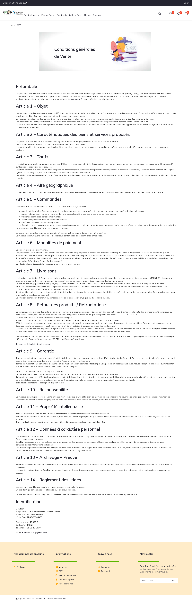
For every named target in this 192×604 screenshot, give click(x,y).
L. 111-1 (26, 289)
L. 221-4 (115, 320)
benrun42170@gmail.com (34, 532)
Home (12, 25)
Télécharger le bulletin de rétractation (33, 344)
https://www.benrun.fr (72, 99)
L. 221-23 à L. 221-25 (127, 314)
